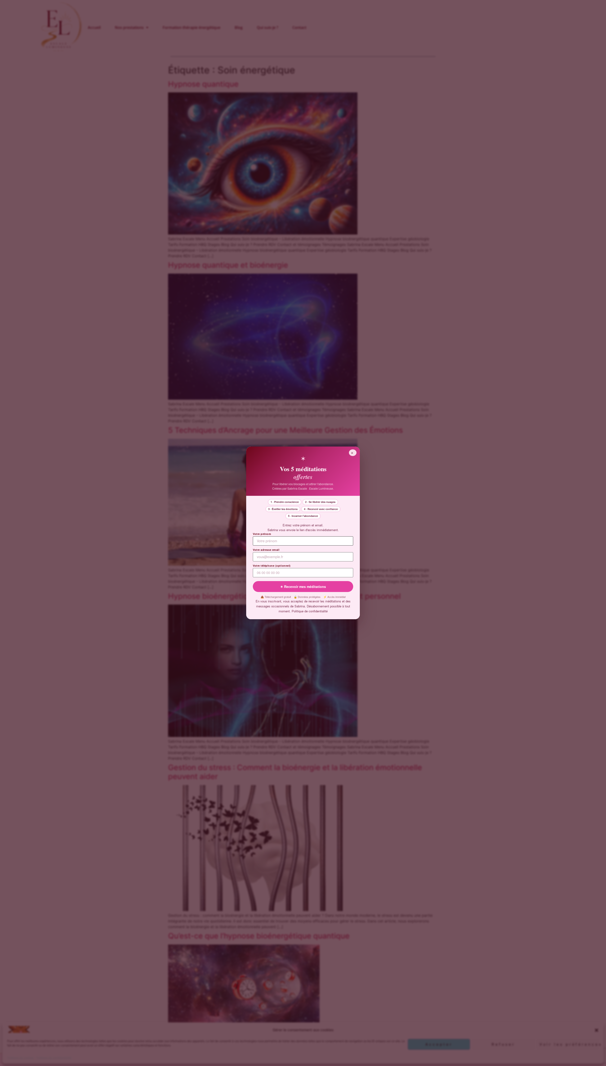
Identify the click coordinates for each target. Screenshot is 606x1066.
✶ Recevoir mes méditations (303, 586)
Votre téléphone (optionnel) (272, 566)
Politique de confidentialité (310, 611)
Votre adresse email (266, 550)
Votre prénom (262, 534)
